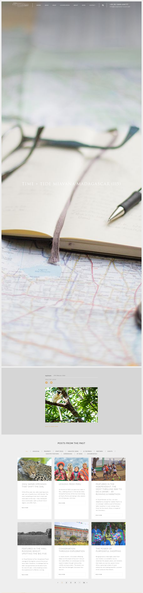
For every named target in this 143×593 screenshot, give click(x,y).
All (27, 451)
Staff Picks (59, 451)
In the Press (87, 451)
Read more (25, 507)
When (47, 5)
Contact (92, 5)
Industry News (73, 451)
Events (110, 451)
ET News (79, 454)
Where (38, 5)
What (54, 5)
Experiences (68, 454)
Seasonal (36, 451)
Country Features (52, 454)
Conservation (92, 454)
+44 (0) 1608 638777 (119, 4)
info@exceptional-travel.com (120, 7)
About (76, 5)
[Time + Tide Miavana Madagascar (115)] (71, 404)
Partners (99, 451)
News (84, 5)
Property (47, 451)
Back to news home (51, 426)
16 (84, 582)
